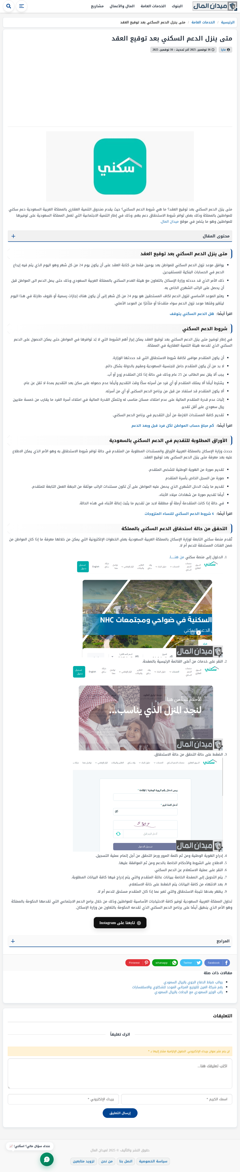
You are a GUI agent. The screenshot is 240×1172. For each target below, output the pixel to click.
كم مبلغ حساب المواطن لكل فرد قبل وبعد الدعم (173, 425)
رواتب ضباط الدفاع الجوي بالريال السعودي (193, 982)
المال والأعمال (122, 6)
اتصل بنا (125, 1161)
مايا (223, 49)
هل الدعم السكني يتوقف (192, 314)
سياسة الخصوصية (153, 1161)
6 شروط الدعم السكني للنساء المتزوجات (180, 513)
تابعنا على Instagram (120, 922)
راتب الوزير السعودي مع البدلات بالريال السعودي (188, 992)
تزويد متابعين (83, 1161)
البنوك (177, 6)
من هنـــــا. (176, 557)
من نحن (107, 1161)
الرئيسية (227, 22)
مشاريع (97, 6)
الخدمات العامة (153, 6)
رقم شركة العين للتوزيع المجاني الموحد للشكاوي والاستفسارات (177, 987)
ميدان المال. (169, 221)
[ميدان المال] (215, 6)
